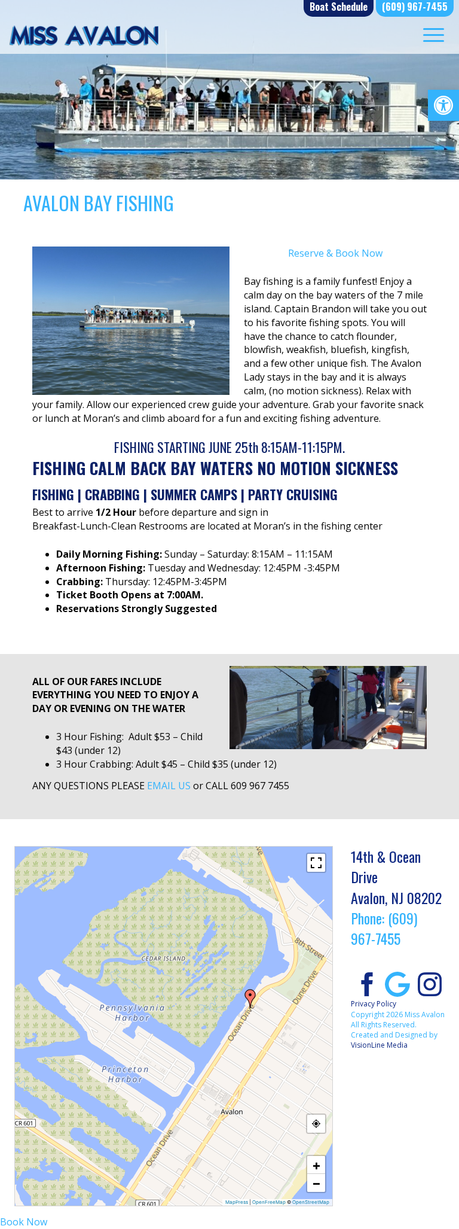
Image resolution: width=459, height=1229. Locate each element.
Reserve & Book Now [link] (335, 253)
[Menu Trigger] (433, 34)
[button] (250, 998)
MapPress (236, 1202)
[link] (443, 105)
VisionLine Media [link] (379, 1045)
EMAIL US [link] (169, 785)
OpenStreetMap (310, 1202)
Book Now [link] (23, 1221)
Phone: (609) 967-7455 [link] (384, 928)
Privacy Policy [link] (373, 1004)
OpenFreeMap (269, 1202)
